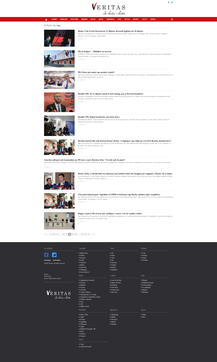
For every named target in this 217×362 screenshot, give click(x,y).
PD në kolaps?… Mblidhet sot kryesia (94, 51)
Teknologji (114, 315)
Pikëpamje (83, 270)
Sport (136, 19)
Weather (113, 324)
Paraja (144, 258)
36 (63, 234)
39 (72, 234)
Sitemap (47, 260)
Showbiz (114, 262)
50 (82, 234)
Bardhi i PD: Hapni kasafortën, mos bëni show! (99, 117)
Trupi (82, 344)
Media (82, 265)
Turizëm (145, 260)
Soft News (114, 287)
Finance (144, 255)
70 (88, 234)
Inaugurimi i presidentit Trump (90, 297)
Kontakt (56, 260)
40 (76, 234)
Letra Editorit (84, 272)
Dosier (82, 255)
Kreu (46, 19)
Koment (82, 258)
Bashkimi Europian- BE (88, 329)
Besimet (144, 290)
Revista (113, 267)
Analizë (63, 19)
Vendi (82, 317)
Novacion (114, 319)
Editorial (83, 262)
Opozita (82, 336)
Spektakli (114, 270)
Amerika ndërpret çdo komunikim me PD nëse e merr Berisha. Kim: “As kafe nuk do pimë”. (85, 160)
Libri (112, 258)
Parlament (83, 324)
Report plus (84, 253)
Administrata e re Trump (88, 294)
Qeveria (82, 334)
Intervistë (83, 267)
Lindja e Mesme (85, 292)
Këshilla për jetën (147, 283)
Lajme (54, 19)
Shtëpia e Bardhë (85, 299)
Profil (82, 260)
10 (51, 234)
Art (112, 253)
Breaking (114, 285)
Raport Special (116, 283)
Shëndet (144, 280)
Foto (144, 19)
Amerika (83, 290)
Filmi (113, 255)
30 (57, 234)
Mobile (113, 322)
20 (54, 234)
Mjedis (113, 317)
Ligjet (82, 326)
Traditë (113, 265)
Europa (82, 287)
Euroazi (82, 283)
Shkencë (110, 19)
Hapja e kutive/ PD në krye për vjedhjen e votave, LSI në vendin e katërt (110, 213)
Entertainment (146, 285)
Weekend (145, 292)
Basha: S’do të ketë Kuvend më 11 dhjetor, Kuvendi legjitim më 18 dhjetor (110, 31)
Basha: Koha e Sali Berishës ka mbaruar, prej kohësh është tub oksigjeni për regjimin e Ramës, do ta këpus (125, 173)
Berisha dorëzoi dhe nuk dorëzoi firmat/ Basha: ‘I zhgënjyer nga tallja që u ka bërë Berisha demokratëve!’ (124, 141)
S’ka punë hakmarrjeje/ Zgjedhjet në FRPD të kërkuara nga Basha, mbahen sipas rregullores (119, 194)
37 (66, 234)
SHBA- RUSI (84, 306)
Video (153, 19)
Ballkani (83, 285)
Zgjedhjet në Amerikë (87, 280)
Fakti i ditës (84, 315)
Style (127, 19)
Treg (143, 253)
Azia (81, 302)
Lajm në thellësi (116, 280)
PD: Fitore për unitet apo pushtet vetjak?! (96, 72)
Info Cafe (114, 292)
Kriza (82, 331)
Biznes (84, 19)
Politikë (74, 19)
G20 (81, 304)
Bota (93, 19)
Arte (101, 19)
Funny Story (115, 290)
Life (119, 19)
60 (85, 234)
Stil (112, 260)
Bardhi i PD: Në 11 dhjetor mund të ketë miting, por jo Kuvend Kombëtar (110, 94)
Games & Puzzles (85, 346)
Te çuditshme (146, 287)
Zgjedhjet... (84, 322)
